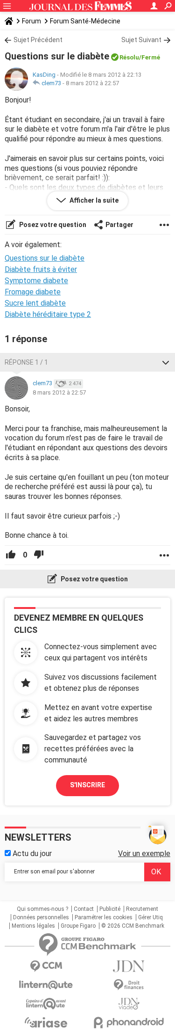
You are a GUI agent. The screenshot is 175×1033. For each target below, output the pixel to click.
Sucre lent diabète (35, 303)
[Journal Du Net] (129, 966)
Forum (31, 21)
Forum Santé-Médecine (85, 21)
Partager (119, 224)
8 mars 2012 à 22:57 (92, 83)
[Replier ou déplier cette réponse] (165, 362)
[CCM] (46, 966)
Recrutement (142, 909)
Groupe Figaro (78, 926)
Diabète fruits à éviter (41, 269)
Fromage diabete (33, 291)
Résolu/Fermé (139, 57)
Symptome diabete (36, 280)
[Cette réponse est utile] (11, 555)
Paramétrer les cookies (104, 917)
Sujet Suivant (141, 40)
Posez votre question (52, 224)
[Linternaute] (46, 985)
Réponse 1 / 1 (26, 362)
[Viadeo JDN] (129, 1004)
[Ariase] (46, 1022)
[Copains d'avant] (46, 1004)
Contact (84, 909)
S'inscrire (87, 785)
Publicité (109, 909)
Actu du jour (31, 853)
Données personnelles (41, 917)
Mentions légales (33, 926)
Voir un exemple (144, 853)
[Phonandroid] (129, 1022)
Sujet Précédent (38, 40)
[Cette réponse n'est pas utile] (39, 555)
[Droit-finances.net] (129, 985)
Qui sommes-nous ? (42, 909)
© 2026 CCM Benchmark (132, 926)
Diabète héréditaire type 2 (48, 314)
